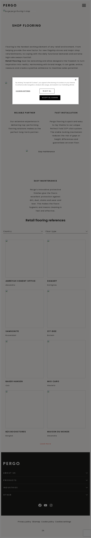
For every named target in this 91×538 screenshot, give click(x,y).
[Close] (75, 79)
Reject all (47, 91)
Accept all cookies (50, 98)
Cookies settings (23, 91)
